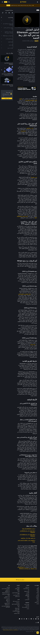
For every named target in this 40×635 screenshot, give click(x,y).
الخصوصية (37, 596)
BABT (28, 596)
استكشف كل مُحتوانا (21, 579)
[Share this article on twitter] (12, 12)
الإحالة (18, 591)
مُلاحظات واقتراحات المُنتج (15, 604)
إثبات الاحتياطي (17, 596)
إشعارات (37, 603)
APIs (18, 606)
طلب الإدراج (27, 605)
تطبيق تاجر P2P (27, 604)
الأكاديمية (28, 592)
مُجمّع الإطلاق (27, 595)
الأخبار (38, 591)
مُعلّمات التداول (17, 609)
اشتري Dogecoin (7, 603)
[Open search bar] (9, 2)
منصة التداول (27, 587)
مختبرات (28, 608)
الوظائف (37, 588)
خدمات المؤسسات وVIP (25, 607)
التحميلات (18, 587)
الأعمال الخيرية (27, 599)
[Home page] (23, 2)
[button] (2, 2)
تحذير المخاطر (37, 602)
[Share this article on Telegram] (5, 12)
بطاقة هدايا (27, 594)
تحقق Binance (17, 608)
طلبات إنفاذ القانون (16, 613)
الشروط (37, 595)
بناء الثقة (37, 598)
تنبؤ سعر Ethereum (7, 597)
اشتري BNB (8, 600)
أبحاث (28, 598)
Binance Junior (26, 591)
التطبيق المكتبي (17, 588)
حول (38, 587)
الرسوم (18, 605)
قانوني (38, 594)
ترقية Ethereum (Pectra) (6, 592)
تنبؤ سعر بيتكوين (7, 596)
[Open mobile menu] (2, 2)
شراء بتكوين (8, 599)
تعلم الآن (8, 5)
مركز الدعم (17, 602)
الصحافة (37, 592)
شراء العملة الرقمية (26, 588)
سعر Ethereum (7, 591)
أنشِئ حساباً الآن (7, 98)
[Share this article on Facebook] (9, 12)
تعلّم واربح (8, 587)
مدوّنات (38, 599)
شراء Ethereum (7, 604)
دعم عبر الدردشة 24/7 (16, 601)
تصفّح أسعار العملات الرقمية (6, 588)
